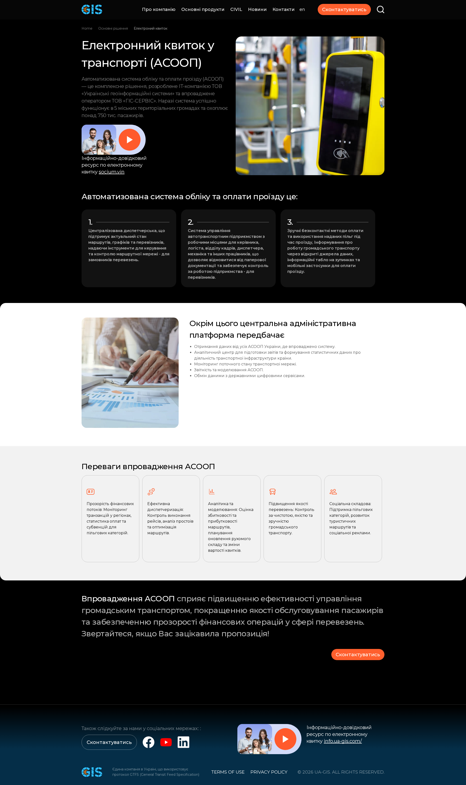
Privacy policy (268, 772)
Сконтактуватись (344, 9)
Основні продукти (203, 9)
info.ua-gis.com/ (343, 741)
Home (87, 28)
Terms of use (228, 772)
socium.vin (112, 172)
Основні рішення (113, 28)
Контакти (284, 9)
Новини (257, 9)
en (302, 9)
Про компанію (158, 9)
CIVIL (236, 9)
